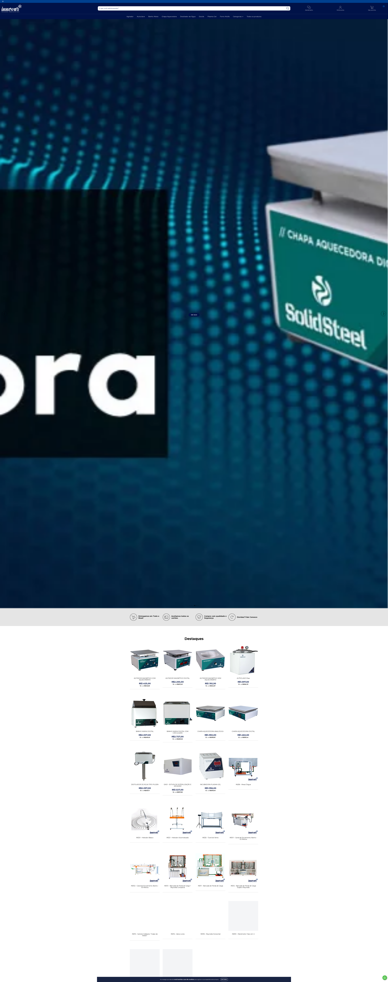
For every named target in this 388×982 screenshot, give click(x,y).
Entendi (224, 979)
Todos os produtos (254, 16)
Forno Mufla (225, 16)
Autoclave (141, 16)
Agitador (130, 16)
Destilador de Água (188, 16)
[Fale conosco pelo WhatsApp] (384, 977)
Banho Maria (153, 16)
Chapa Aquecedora (169, 16)
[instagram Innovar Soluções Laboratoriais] (3, 1)
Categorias (237, 16)
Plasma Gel (212, 16)
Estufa (201, 16)
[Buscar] (287, 8)
